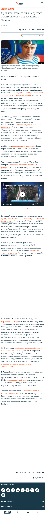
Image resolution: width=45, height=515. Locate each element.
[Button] (21, 30)
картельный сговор (9, 322)
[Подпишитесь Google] (3, 490)
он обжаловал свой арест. (17, 380)
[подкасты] (17, 512)
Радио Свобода (10, 188)
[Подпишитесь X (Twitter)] (13, 490)
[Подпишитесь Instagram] (27, 490)
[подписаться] (3, 495)
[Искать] (38, 512)
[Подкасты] (37, 490)
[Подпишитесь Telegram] (23, 490)
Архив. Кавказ (7, 9)
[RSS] (32, 490)
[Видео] (28, 512)
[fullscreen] (42, 204)
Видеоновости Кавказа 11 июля (17, 186)
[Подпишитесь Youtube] (18, 490)
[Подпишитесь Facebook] (8, 490)
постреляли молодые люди (23, 146)
